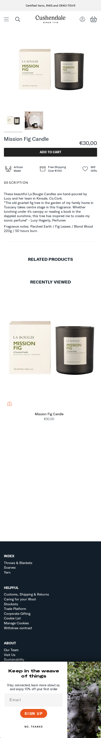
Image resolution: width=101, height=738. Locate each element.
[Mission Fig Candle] (50, 349)
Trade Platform (15, 609)
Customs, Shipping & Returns (26, 594)
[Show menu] (6, 19)
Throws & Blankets (18, 563)
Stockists (11, 604)
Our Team (11, 650)
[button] (17, 19)
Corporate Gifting (17, 613)
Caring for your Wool (20, 599)
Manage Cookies (16, 623)
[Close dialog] (96, 666)
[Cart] (93, 19)
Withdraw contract (18, 628)
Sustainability (14, 659)
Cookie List (12, 618)
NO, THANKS (34, 726)
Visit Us (9, 655)
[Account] (82, 19)
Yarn (7, 572)
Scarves (10, 567)
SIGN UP (34, 713)
